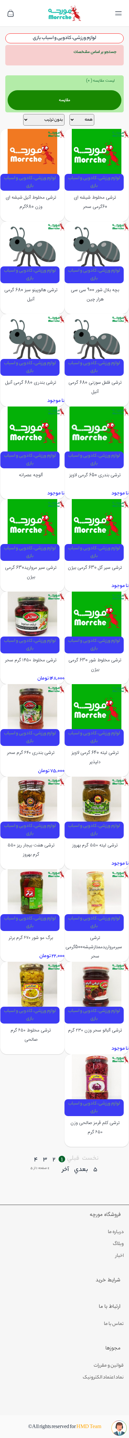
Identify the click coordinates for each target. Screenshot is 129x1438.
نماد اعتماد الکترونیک (103, 1378)
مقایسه (64, 100)
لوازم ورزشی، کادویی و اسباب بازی (94, 182)
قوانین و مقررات (109, 1366)
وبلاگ (118, 1244)
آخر (65, 1170)
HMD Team (88, 1427)
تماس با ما (114, 1324)
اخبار (119, 1256)
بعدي (81, 1170)
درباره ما (116, 1232)
